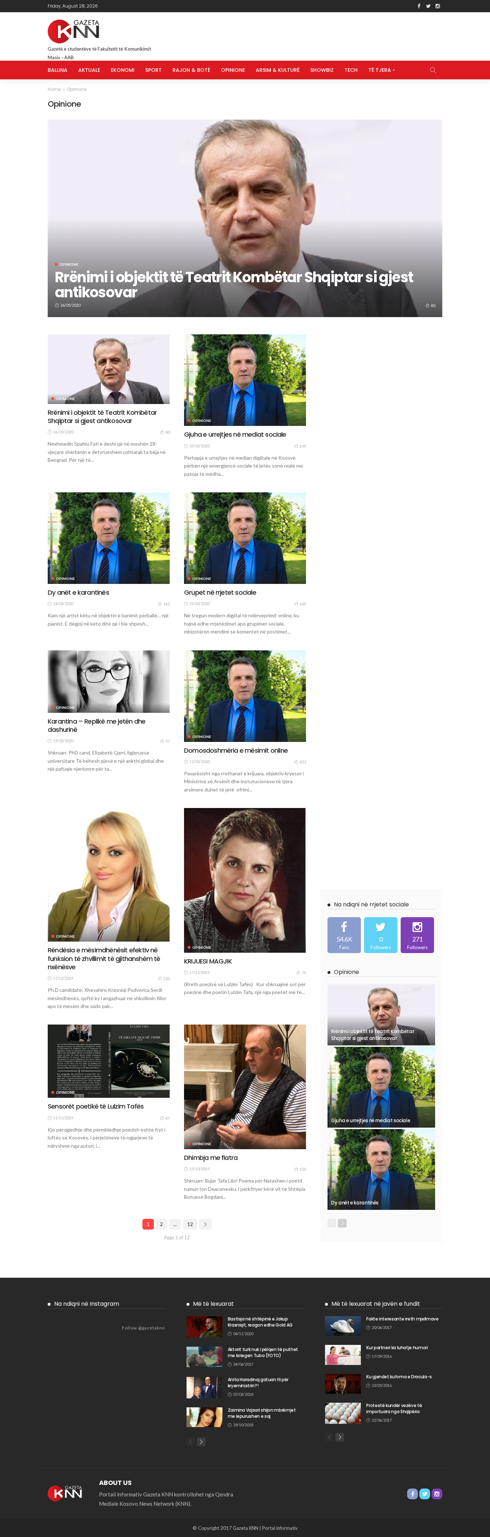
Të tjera (379, 70)
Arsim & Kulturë (278, 70)
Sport (153, 70)
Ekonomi (123, 70)
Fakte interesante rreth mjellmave (402, 1319)
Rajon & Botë (191, 70)
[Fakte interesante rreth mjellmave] (343, 1326)
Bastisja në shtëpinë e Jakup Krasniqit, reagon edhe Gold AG (260, 1322)
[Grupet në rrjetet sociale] (245, 538)
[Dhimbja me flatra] (245, 1087)
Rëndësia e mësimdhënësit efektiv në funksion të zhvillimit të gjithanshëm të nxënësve (104, 958)
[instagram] (417, 935)
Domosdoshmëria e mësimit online (236, 750)
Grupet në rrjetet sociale (220, 592)
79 (304, 972)
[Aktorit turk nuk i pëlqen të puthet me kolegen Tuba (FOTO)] (204, 1357)
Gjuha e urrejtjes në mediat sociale (235, 434)
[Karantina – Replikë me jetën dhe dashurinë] (109, 681)
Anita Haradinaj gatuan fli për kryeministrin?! (258, 1382)
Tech (351, 70)
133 (166, 978)
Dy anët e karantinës (78, 592)
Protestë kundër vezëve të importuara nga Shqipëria (394, 1408)
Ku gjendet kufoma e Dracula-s (399, 1377)
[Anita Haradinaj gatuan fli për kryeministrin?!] (204, 1387)
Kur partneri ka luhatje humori (397, 1348)
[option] (245, 218)
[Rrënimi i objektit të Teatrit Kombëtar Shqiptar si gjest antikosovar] (245, 218)
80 (433, 305)
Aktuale (89, 70)
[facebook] (344, 935)
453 (303, 762)
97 (167, 741)
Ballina (57, 70)
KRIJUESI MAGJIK (208, 961)
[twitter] (380, 935)
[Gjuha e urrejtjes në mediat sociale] (245, 380)
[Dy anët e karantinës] (109, 538)
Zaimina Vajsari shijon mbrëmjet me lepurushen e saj (262, 1413)
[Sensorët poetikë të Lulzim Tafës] (109, 1061)
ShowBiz (322, 70)
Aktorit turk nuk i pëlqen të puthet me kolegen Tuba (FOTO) (263, 1352)
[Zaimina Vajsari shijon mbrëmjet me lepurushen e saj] (204, 1417)
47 (167, 1118)
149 (303, 604)
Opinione (233, 70)
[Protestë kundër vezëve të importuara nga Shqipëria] (343, 1413)
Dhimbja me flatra (210, 1157)
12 (190, 1224)
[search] (433, 70)
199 (303, 446)
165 (166, 604)
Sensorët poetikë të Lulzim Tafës (95, 1106)
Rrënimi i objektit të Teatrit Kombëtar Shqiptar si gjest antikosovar (234, 284)
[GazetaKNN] (66, 1492)
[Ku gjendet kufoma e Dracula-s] (343, 1384)
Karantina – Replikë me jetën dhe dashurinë (96, 725)
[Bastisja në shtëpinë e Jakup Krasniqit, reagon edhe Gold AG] (204, 1327)
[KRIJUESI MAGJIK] (245, 880)
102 (303, 1169)
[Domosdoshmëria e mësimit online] (245, 696)
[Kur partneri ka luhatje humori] (343, 1355)
